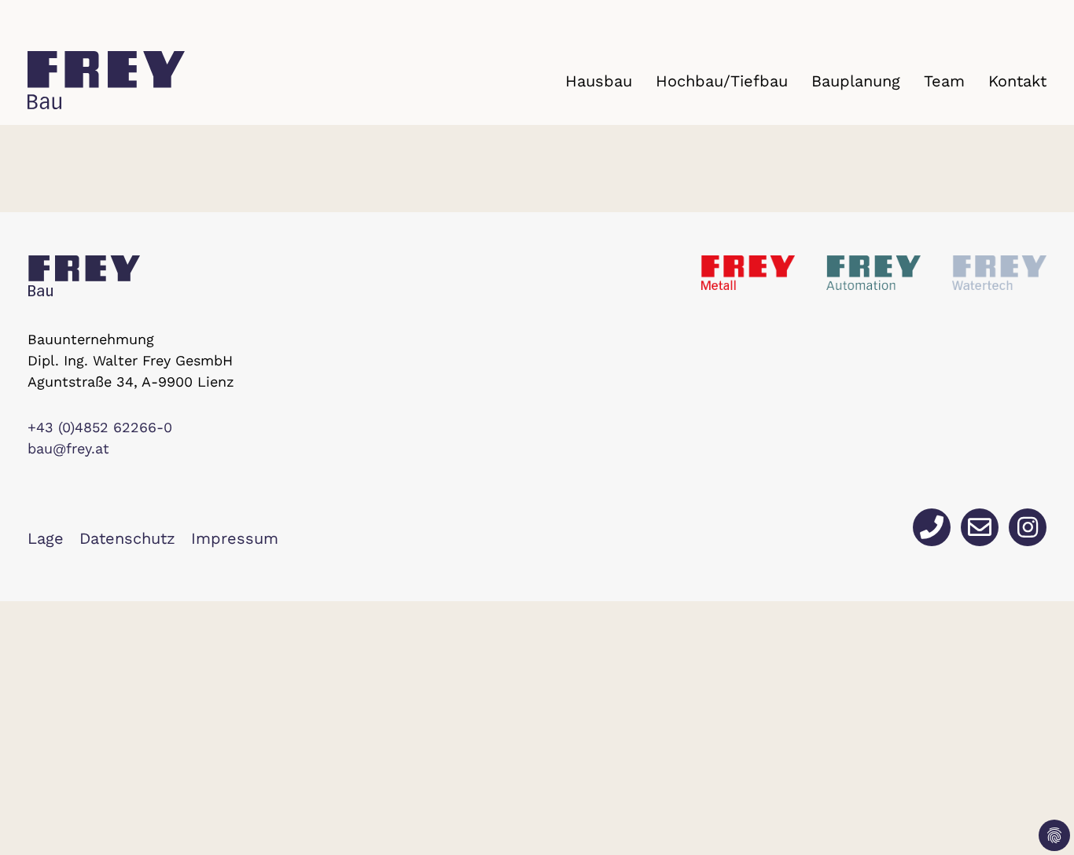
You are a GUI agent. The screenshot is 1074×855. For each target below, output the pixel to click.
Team (944, 81)
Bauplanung (855, 81)
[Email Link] (980, 527)
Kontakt (1017, 81)
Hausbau (598, 81)
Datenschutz (127, 538)
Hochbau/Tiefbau (722, 81)
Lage (46, 538)
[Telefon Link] (932, 527)
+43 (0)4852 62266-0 (100, 427)
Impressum (234, 538)
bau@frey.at (68, 448)
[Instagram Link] (1027, 527)
